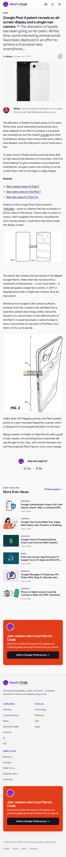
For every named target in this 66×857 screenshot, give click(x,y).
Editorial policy (10, 773)
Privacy (6, 848)
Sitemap (33, 848)
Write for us (9, 768)
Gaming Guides (11, 726)
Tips (37, 721)
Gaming (7, 709)
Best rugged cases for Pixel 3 (22, 186)
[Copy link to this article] (60, 56)
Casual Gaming (11, 715)
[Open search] (52, 4)
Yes (28, 468)
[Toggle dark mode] (59, 4)
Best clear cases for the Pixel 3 (23, 191)
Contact (7, 762)
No (40, 468)
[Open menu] (46, 4)
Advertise (8, 779)
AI (4, 738)
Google (45, 134)
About (24, 848)
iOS (5, 743)
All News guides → (53, 489)
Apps (37, 726)
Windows (39, 715)
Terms (15, 848)
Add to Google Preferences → (33, 655)
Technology (40, 709)
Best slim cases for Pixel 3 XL (22, 197)
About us (7, 756)
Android (7, 732)
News (5, 13)
